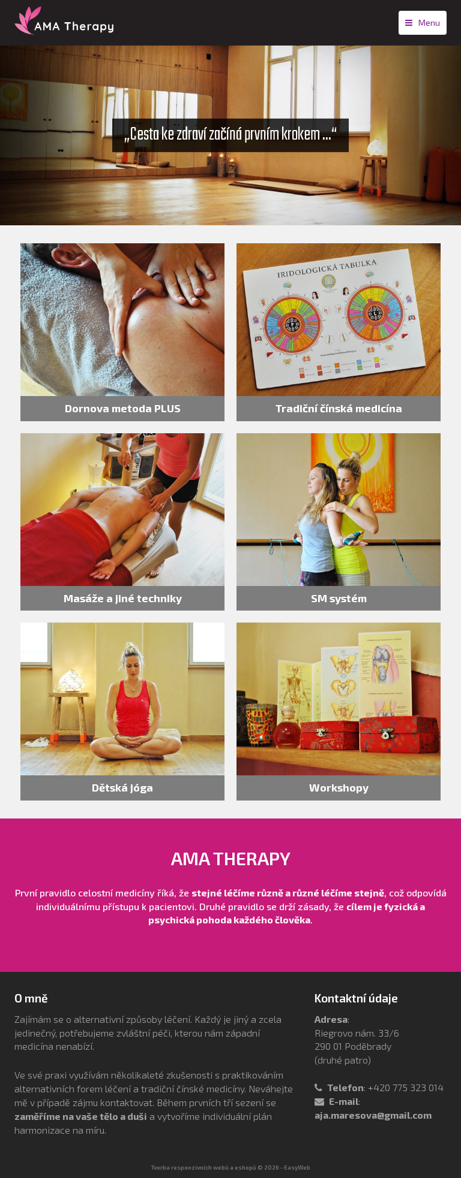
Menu (429, 22)
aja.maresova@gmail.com (373, 1114)
